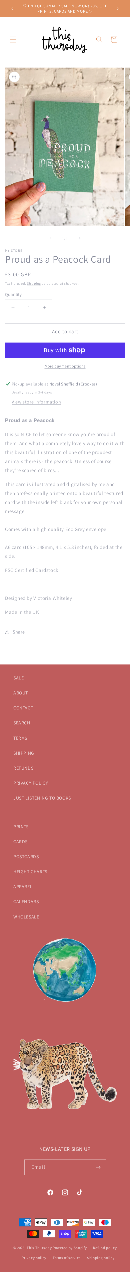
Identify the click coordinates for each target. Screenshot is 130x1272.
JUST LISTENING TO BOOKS (42, 798)
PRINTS (21, 827)
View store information (36, 402)
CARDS (20, 842)
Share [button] (19, 632)
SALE (18, 678)
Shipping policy (101, 1257)
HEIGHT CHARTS (30, 872)
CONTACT (23, 708)
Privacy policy (34, 1257)
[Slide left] (50, 238)
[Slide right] (79, 238)
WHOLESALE (26, 917)
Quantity (13, 294)
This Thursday (39, 1247)
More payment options (65, 366)
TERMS (20, 738)
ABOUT (20, 693)
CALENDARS (26, 901)
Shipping (34, 283)
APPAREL (22, 887)
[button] (13, 39)
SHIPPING (23, 753)
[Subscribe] (98, 1167)
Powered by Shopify (70, 1247)
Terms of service (67, 1257)
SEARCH (21, 723)
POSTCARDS (26, 857)
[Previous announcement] (12, 8)
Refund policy (105, 1247)
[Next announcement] (117, 8)
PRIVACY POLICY (30, 783)
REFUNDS (23, 768)
